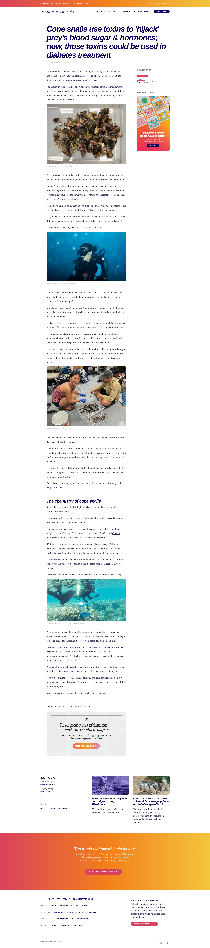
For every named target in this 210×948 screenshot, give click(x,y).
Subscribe (161, 11)
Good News (143, 76)
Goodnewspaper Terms (83, 899)
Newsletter (129, 11)
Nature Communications (110, 86)
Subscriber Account (60, 919)
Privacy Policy (63, 899)
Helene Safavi (53, 186)
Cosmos (116, 533)
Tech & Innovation (145, 82)
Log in (167, 3)
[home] (57, 11)
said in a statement (106, 209)
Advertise (65, 925)
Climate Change (47, 3)
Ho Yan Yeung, (54, 457)
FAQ (74, 925)
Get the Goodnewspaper (144, 924)
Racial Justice (83, 3)
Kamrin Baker (145, 70)
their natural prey (100, 518)
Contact (53, 925)
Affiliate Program (80, 919)
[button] (103, 11)
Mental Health (69, 3)
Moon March (50, 944)
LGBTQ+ (58, 3)
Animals (141, 86)
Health (141, 79)
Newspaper (144, 11)
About (116, 11)
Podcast (93, 912)
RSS (80, 925)
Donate (70, 912)
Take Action (58, 912)
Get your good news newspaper (103, 872)
